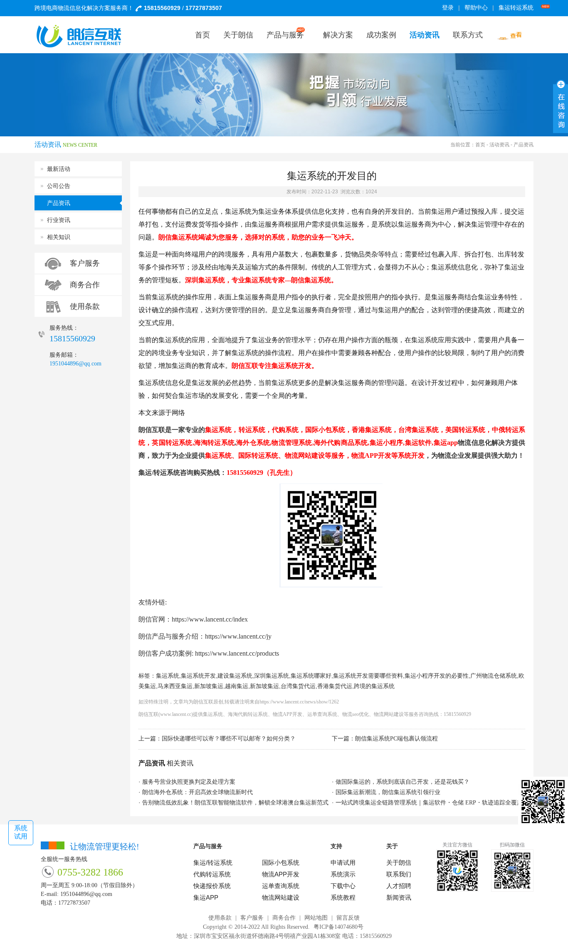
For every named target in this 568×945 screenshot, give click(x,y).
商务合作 (85, 285)
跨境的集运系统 (374, 686)
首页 (480, 145)
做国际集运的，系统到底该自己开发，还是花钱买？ (402, 782)
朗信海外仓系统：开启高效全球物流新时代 (197, 792)
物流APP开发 (287, 714)
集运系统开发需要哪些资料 (368, 676)
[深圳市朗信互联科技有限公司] (84, 36)
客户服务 (85, 263)
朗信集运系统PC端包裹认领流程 (396, 738)
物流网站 (384, 714)
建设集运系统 (234, 676)
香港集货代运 (334, 686)
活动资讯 (499, 145)
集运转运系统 (516, 8)
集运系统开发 (198, 676)
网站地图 (316, 918)
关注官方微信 (457, 845)
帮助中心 (476, 8)
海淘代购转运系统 (248, 714)
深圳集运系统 (271, 676)
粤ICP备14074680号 (338, 927)
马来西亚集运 (175, 686)
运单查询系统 (322, 714)
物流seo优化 (355, 714)
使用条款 (85, 306)
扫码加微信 (512, 845)
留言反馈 (348, 918)
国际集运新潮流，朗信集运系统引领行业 (388, 792)
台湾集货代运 (298, 686)
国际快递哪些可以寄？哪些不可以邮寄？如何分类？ (229, 738)
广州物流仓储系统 (493, 676)
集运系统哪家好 (311, 676)
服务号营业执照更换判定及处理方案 (188, 782)
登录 (448, 8)
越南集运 (236, 686)
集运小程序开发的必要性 (437, 676)
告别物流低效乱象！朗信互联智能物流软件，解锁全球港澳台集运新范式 (235, 802)
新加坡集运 (208, 686)
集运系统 (167, 676)
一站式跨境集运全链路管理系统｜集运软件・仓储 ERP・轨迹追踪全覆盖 (429, 802)
